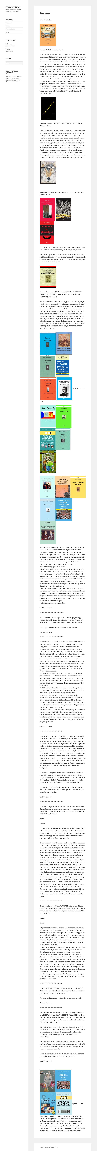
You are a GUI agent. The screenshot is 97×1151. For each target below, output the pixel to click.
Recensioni (9, 23)
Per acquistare (10, 29)
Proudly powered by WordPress (49, 1147)
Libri (7, 32)
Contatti (8, 26)
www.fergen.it (13, 6)
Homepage (9, 20)
